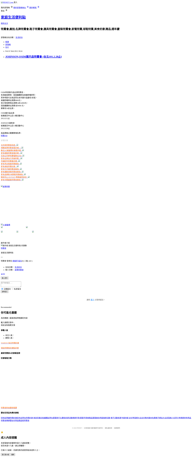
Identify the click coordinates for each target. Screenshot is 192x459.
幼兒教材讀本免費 (148, 418)
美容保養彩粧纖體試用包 (43, 418)
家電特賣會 (19, 270)
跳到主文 (4, 23)
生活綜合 (19, 37)
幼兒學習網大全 (135, 418)
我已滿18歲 (5, 454)
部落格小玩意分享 (173, 418)
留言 (20, 261)
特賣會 (3, 248)
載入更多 (5, 278)
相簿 (7, 42)
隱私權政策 (108, 428)
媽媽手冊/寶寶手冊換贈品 (82, 418)
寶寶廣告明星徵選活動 (101, 418)
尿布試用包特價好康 (25, 418)
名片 (7, 47)
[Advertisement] (17, 74)
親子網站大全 (161, 418)
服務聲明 (117, 428)
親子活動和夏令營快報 (119, 418)
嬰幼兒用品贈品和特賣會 (19, 420)
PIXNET (79, 428)
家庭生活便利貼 (13, 17)
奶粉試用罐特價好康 (9, 418)
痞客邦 (15, 261)
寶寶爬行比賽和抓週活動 (62, 418)
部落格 (8, 45)
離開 (12, 454)
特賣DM (4, 136)
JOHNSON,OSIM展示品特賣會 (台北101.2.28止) (33, 56)
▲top (3, 274)
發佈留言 (5, 291)
